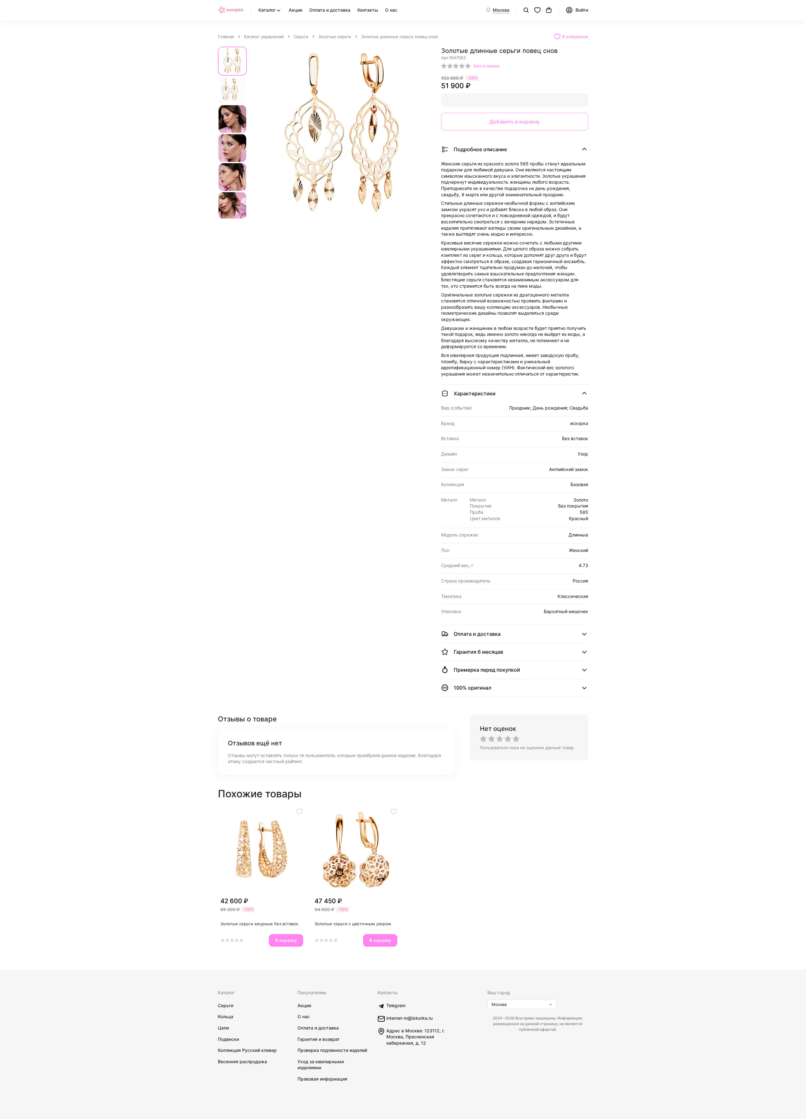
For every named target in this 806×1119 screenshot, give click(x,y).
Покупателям (312, 992)
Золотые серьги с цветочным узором (353, 923)
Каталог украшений (264, 36)
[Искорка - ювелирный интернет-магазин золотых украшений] (230, 10)
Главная (226, 36)
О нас (391, 10)
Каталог (226, 992)
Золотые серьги (334, 36)
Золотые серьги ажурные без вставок (259, 923)
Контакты (367, 10)
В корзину (286, 940)
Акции (295, 10)
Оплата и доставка (329, 10)
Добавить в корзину (515, 121)
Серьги (301, 36)
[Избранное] (537, 10)
